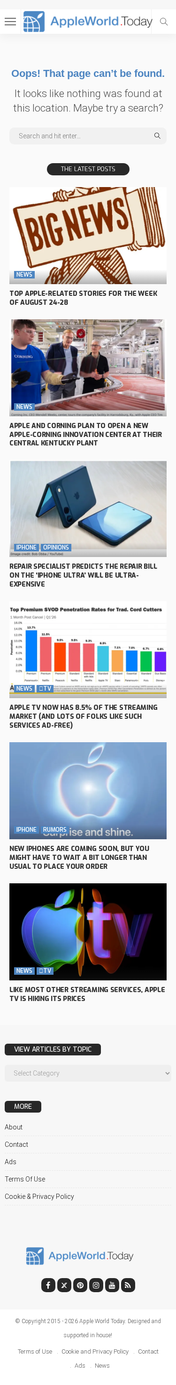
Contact (16, 1144)
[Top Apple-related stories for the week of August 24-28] (88, 235)
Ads (10, 1162)
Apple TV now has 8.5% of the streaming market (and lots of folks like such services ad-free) (83, 716)
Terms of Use (25, 1179)
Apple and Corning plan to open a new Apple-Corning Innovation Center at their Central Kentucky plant (85, 435)
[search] (164, 21)
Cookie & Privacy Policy (39, 1196)
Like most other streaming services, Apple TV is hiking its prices (87, 994)
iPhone (26, 547)
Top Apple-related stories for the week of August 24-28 (83, 298)
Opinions (56, 547)
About (14, 1127)
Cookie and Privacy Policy (95, 1351)
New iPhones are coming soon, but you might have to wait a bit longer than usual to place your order (79, 857)
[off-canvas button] (10, 21)
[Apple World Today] (88, 20)
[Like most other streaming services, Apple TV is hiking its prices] (88, 931)
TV (45, 688)
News (24, 275)
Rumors (55, 830)
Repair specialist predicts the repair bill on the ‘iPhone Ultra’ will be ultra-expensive (83, 575)
